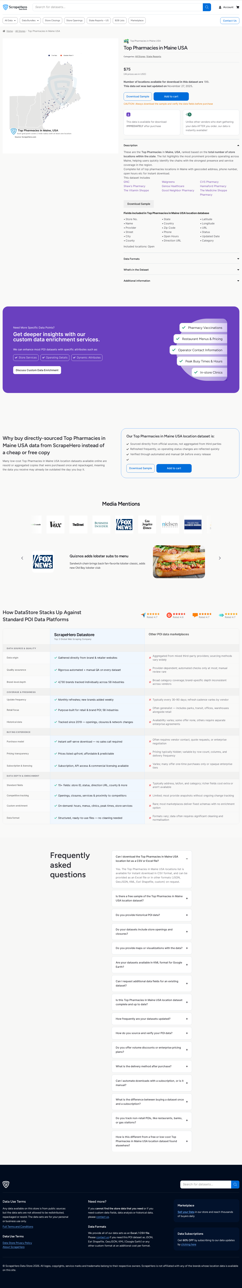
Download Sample (137, 96)
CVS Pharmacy (209, 181)
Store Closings (52, 20)
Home (10, 31)
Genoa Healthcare (173, 186)
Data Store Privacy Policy (17, 1242)
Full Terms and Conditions (18, 1226)
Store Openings (74, 20)
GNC (127, 181)
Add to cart (171, 96)
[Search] (207, 7)
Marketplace (137, 20)
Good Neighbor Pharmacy (178, 190)
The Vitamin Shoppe (136, 190)
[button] (22, 558)
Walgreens (168, 181)
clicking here (188, 1244)
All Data (9, 20)
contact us (102, 1216)
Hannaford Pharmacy (213, 186)
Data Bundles (29, 20)
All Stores (20, 31)
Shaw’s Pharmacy (134, 186)
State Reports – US (99, 20)
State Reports (153, 56)
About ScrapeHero (14, 1247)
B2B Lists (119, 20)
